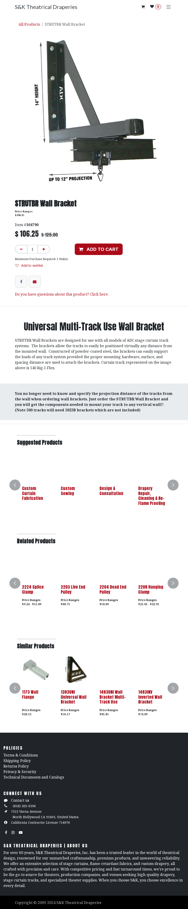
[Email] (34, 281)
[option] (94, 484)
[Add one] (43, 249)
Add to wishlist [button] (31, 265)
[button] (99, 249)
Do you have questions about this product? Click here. (62, 294)
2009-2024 (47, 902)
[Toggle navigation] (168, 6)
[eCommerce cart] (142, 6)
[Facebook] (21, 281)
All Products (29, 24)
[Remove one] (21, 249)
